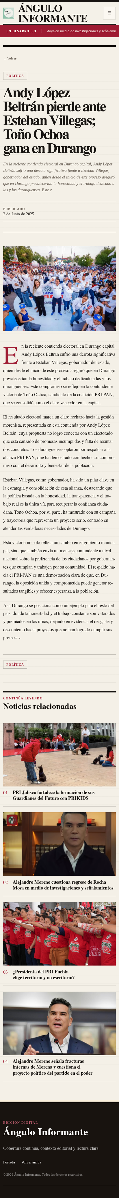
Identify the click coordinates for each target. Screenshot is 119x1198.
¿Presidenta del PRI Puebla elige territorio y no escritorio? (44, 974)
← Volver (9, 58)
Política (15, 75)
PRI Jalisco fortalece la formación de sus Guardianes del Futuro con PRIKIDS (54, 795)
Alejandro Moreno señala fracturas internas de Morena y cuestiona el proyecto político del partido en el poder (52, 1066)
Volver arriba (31, 1162)
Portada (9, 1162)
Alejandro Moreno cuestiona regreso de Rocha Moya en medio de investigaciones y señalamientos (63, 884)
